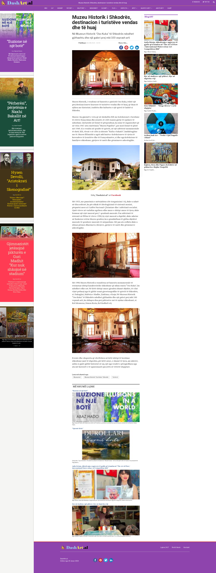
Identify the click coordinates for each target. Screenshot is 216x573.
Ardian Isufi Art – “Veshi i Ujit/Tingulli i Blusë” (161, 136)
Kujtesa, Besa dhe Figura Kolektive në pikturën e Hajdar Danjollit (160, 166)
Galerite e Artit (146, 8)
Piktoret (69, 8)
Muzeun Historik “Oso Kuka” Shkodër (96, 377)
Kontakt (186, 547)
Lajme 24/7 (164, 547)
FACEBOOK (197, 2)
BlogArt (104, 8)
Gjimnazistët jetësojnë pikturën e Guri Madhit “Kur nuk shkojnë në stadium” (18, 258)
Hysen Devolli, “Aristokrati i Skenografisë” (18, 181)
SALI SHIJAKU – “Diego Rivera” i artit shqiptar (160, 107)
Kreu (45, 8)
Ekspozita (124, 8)
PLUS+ (114, 8)
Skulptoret (80, 8)
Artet (134, 8)
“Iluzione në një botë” (80, 391)
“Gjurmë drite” (77, 429)
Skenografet (94, 8)
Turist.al (115, 377)
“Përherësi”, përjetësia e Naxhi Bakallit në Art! (17, 111)
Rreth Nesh (176, 547)
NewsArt (60, 8)
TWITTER (206, 2)
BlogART (149, 16)
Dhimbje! (17, 336)
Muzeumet (77, 377)
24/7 (52, 8)
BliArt (170, 8)
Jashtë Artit (160, 8)
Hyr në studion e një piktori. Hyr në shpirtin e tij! (90, 504)
